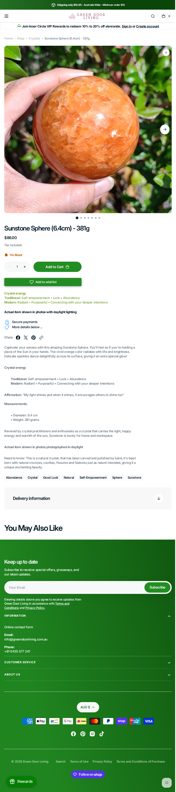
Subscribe (154, 587)
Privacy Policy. (35, 608)
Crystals (34, 38)
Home (8, 38)
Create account (146, 26)
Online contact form (18, 627)
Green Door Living (34, 761)
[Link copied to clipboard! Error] (41, 337)
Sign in (125, 26)
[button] (6, 16)
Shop (20, 38)
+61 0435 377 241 (17, 651)
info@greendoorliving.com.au (25, 639)
